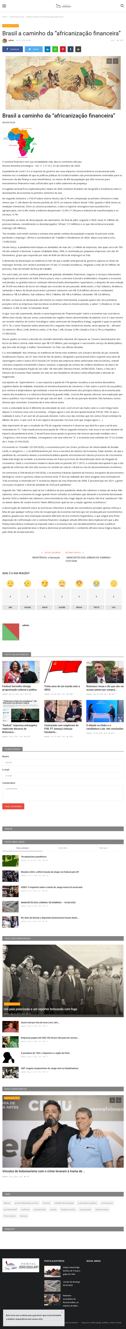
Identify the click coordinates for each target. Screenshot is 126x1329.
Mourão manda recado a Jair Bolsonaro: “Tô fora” (36, 1171)
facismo (23, 1216)
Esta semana (22, 848)
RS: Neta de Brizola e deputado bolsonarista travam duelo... (50, 918)
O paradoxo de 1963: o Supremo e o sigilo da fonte (45, 1053)
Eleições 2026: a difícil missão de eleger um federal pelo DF (50, 872)
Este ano (103, 848)
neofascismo (40, 1209)
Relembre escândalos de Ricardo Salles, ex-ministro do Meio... (71, 1300)
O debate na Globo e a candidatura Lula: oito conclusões (104, 727)
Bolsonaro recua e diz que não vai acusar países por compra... (105, 688)
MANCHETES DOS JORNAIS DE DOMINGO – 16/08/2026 (48, 902)
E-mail (5, 769)
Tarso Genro (10, 1216)
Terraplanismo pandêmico (34, 856)
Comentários (12, 749)
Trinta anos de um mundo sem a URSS (62, 688)
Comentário (8, 782)
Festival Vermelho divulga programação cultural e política (19, 688)
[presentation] (109, 61)
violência (25, 1209)
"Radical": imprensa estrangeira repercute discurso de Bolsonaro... (19, 729)
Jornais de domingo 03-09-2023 (71, 1283)
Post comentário (13, 806)
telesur (7, 1203)
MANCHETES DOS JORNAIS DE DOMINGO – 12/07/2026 (88, 559)
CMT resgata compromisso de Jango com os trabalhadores (49, 1068)
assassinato (85, 1209)
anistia (53, 1209)
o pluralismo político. (87, 1203)
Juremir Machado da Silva (26, 1203)
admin (11, 40)
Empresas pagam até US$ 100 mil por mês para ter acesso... (50, 1038)
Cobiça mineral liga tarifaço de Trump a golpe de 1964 (71, 1270)
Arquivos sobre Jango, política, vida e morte (101, 1322)
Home (4, 17)
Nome (5, 756)
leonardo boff (10, 1209)
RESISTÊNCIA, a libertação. (46, 557)
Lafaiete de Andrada (64, 1203)
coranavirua (107, 1203)
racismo (46, 1203)
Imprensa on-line (17, 17)
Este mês (63, 848)
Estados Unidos (68, 1209)
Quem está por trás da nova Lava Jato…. (40, 1022)
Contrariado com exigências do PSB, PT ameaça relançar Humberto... (61, 729)
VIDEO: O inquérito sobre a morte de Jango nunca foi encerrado (52, 887)
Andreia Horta (101, 1209)
